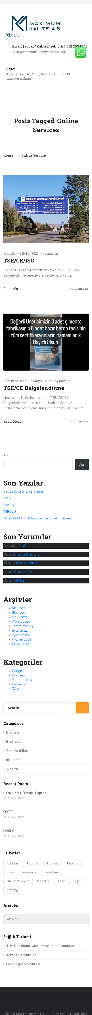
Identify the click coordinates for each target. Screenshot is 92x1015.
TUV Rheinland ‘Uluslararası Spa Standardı (40, 946)
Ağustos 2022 (22, 635)
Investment (53, 872)
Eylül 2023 (20, 617)
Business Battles (25, 563)
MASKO (8, 505)
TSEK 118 (10, 511)
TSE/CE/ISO (18, 260)
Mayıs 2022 (20, 644)
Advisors (13, 863)
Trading (12, 890)
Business (18, 675)
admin (53, 253)
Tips (77, 881)
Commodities (14, 381)
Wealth (9, 253)
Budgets (18, 671)
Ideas (11, 872)
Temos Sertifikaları (21, 955)
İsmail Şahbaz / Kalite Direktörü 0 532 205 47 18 (50, 46)
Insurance (19, 684)
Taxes (62, 881)
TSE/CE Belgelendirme (33, 387)
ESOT (7, 498)
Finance (72, 863)
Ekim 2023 (19, 612)
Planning (43, 881)
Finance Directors (26, 554)
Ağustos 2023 (22, 621)
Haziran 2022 (21, 639)
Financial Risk (23, 572)
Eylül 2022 (20, 630)
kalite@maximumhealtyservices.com (39, 52)
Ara (5, 455)
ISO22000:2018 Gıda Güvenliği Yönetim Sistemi (37, 518)
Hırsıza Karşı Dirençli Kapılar (23, 491)
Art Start (23, 546)
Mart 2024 (19, 608)
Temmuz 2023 (22, 626)
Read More (12, 288)
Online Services (18, 881)
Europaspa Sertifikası (23, 964)
